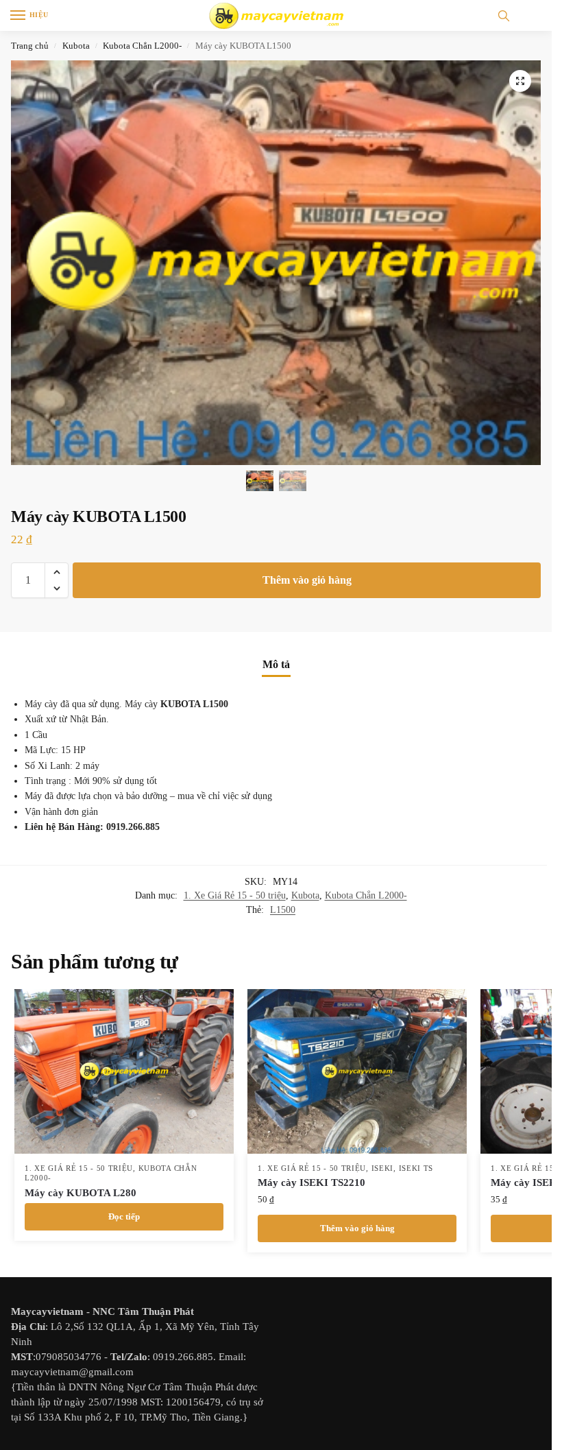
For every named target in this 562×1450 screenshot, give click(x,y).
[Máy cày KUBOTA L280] (124, 1071)
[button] (520, 81)
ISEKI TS (416, 1168)
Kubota (76, 45)
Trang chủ (30, 45)
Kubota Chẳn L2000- (142, 45)
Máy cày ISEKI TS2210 (311, 1182)
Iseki (382, 1168)
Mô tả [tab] (276, 664)
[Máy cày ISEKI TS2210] (357, 1071)
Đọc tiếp (124, 1216)
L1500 (282, 910)
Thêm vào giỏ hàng (307, 580)
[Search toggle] (504, 15)
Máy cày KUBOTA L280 (80, 1192)
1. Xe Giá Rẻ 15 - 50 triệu (235, 895)
